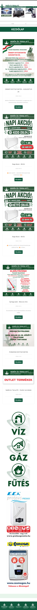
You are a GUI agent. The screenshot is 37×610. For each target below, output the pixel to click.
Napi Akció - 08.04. (18, 164)
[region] (18, 13)
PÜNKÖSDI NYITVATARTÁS (18, 352)
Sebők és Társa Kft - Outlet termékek (18, 390)
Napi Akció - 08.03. (18, 237)
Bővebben (18, 107)
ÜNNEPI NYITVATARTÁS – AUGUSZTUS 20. (18, 90)
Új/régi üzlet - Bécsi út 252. (18, 302)
